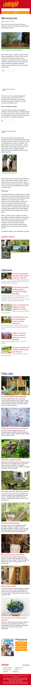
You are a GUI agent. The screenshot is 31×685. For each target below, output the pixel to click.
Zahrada (12, 21)
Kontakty (6, 671)
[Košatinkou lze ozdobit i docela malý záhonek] (8, 124)
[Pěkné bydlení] (5, 664)
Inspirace (8, 21)
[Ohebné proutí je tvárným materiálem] (15, 249)
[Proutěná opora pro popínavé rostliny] (8, 78)
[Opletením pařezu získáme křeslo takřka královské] (24, 243)
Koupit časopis (21, 647)
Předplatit (21, 642)
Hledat (15, 12)
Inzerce (16, 669)
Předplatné (18, 667)
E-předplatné (7, 669)
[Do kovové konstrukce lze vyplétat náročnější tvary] (15, 40)
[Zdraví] (26, 664)
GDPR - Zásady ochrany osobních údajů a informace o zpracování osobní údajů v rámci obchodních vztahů (15, 682)
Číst (21, 645)
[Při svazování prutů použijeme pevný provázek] (15, 243)
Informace (15, 671)
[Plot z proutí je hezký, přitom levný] (9, 163)
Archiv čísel (21, 650)
